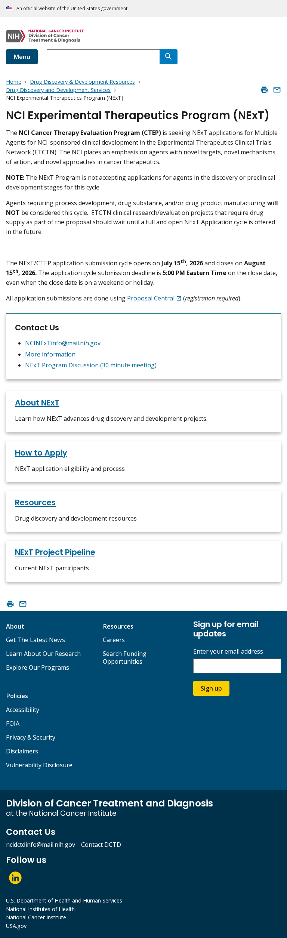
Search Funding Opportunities (124, 657)
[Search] (169, 56)
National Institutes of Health (40, 909)
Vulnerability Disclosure (39, 765)
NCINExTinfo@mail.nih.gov (63, 343)
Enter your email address (228, 651)
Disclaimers (22, 751)
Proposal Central (151, 298)
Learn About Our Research (43, 653)
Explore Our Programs (37, 667)
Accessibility (22, 710)
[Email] (277, 90)
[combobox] (103, 56)
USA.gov (16, 925)
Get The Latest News (35, 640)
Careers (114, 640)
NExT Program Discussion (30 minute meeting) (91, 365)
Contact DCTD (101, 844)
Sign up (211, 688)
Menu (21, 57)
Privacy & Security (30, 737)
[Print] (264, 90)
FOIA (12, 723)
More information (50, 354)
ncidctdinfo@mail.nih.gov (40, 844)
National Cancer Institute (36, 917)
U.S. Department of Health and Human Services (64, 900)
